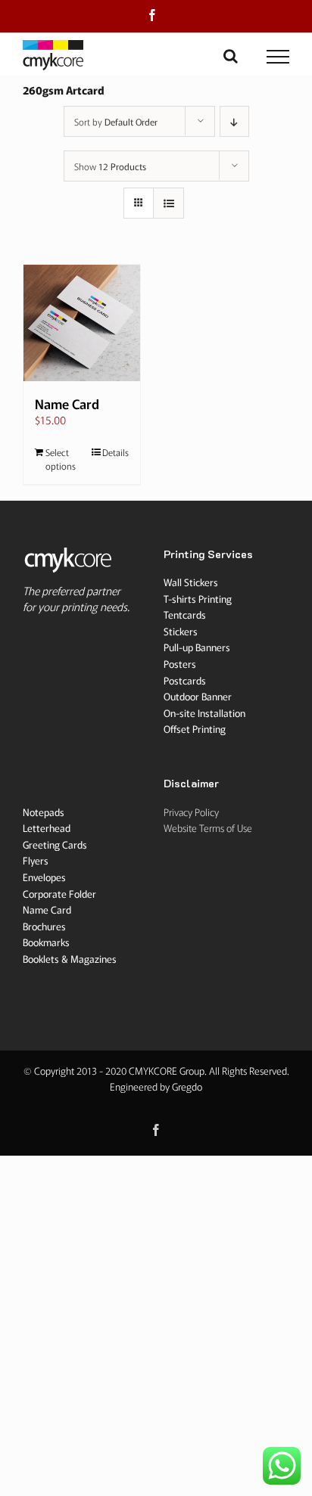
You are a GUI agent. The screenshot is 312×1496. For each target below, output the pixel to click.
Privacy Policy (191, 812)
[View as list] (168, 203)
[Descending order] (234, 121)
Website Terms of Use (208, 828)
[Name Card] (81, 323)
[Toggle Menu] (278, 57)
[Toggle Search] (230, 56)
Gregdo (187, 1086)
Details (115, 451)
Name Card (67, 403)
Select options (60, 458)
